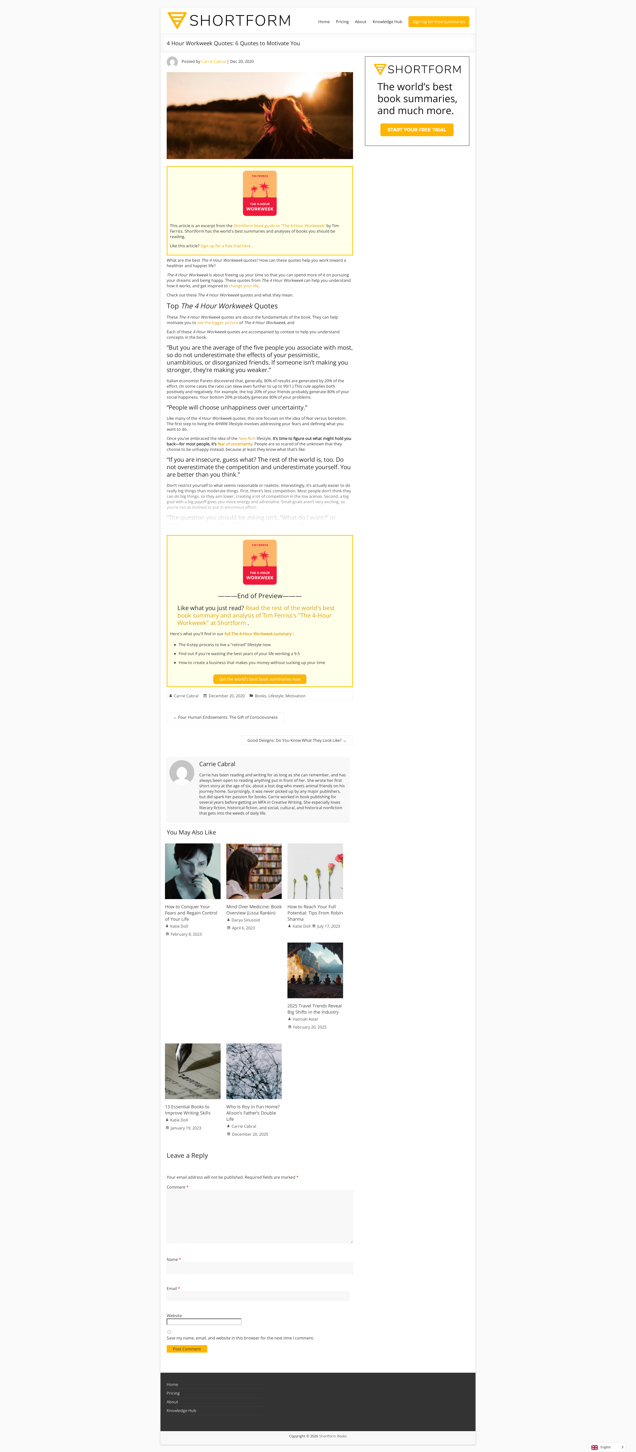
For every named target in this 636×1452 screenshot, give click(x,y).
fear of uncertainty (235, 444)
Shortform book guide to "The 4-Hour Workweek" (280, 225)
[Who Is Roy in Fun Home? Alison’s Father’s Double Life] (254, 1046)
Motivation (295, 696)
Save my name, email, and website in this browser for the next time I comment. (240, 1338)
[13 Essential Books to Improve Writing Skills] (193, 1046)
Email (173, 1288)
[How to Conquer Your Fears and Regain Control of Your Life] (193, 846)
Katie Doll (179, 926)
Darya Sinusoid (246, 920)
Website (174, 1315)
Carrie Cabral (213, 61)
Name (174, 1259)
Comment (178, 1187)
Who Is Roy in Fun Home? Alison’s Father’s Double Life (253, 1113)
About (360, 21)
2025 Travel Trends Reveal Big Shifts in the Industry (314, 1009)
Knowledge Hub (387, 21)
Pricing (342, 21)
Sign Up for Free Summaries (439, 21)
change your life (244, 286)
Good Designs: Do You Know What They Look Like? (297, 740)
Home (324, 21)
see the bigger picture (217, 322)
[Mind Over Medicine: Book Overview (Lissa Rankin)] (254, 846)
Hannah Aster (305, 1019)
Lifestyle (275, 696)
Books (260, 696)
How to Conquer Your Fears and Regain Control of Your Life (191, 913)
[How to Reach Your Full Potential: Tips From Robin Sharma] (315, 846)
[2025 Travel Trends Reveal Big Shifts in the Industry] (315, 945)
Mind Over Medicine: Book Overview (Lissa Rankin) (254, 910)
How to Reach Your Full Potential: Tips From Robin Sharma (315, 913)
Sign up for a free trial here (226, 246)
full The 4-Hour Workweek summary (259, 633)
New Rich (247, 438)
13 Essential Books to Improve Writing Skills (188, 1110)
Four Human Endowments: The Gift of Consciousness (225, 717)
